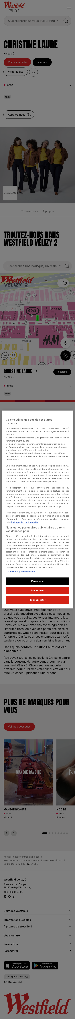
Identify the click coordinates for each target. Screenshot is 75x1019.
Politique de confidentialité (24, 522)
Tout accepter (37, 600)
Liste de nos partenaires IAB (20, 571)
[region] (37, 510)
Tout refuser (38, 590)
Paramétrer (37, 581)
